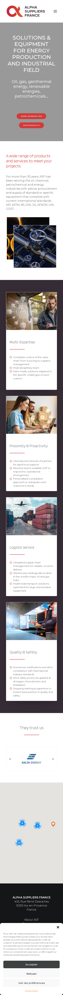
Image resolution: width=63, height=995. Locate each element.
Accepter (31, 964)
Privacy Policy (31, 990)
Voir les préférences (31, 983)
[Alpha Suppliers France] (26, 11)
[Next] (53, 766)
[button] (58, 927)
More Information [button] (31, 116)
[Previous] (10, 766)
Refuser (31, 973)
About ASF (31, 919)
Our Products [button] (31, 125)
